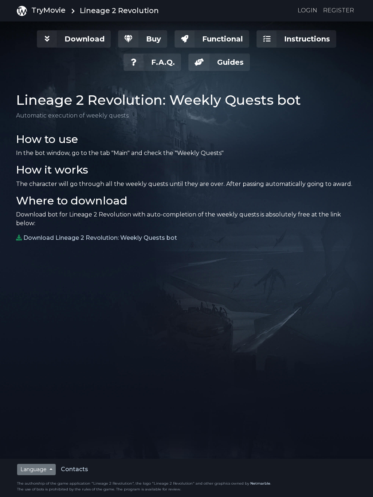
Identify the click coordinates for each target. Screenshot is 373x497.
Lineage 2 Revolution (119, 10)
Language (34, 469)
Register (338, 10)
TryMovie (48, 10)
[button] (74, 39)
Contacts (74, 469)
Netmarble (260, 483)
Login (307, 10)
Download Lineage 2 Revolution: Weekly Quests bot (100, 237)
